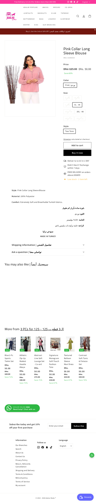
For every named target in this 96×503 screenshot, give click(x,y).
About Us (20, 452)
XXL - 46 (68, 111)
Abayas (45, 7)
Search (18, 449)
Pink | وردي (70, 85)
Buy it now (77, 152)
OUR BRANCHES (49, 25)
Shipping (67, 139)
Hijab (53, 13)
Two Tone (69, 131)
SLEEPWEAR (65, 19)
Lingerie (52, 19)
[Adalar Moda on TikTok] (51, 447)
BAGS (41, 19)
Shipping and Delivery (25, 470)
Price (65, 64)
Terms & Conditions (24, 474)
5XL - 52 (80, 118)
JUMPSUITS (28, 13)
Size (65, 93)
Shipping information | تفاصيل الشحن (31, 244)
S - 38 (67, 98)
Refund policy (22, 478)
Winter (26, 25)
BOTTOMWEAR (29, 19)
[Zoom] (30, 78)
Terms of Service (23, 481)
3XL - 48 (80, 111)
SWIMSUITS (42, 13)
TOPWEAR (65, 13)
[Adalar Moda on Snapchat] (47, 447)
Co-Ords (68, 7)
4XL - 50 (68, 118)
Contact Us (20, 456)
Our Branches (21, 445)
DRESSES (56, 7)
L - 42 (67, 104)
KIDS (36, 25)
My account (21, 485)
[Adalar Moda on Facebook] (42, 447)
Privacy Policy (22, 460)
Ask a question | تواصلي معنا (26, 252)
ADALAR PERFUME (30, 7)
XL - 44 (77, 104)
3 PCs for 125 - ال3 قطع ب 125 (42, 329)
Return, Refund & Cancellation (23, 465)
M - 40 (77, 98)
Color (66, 80)
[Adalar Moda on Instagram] (38, 447)
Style (65, 126)
